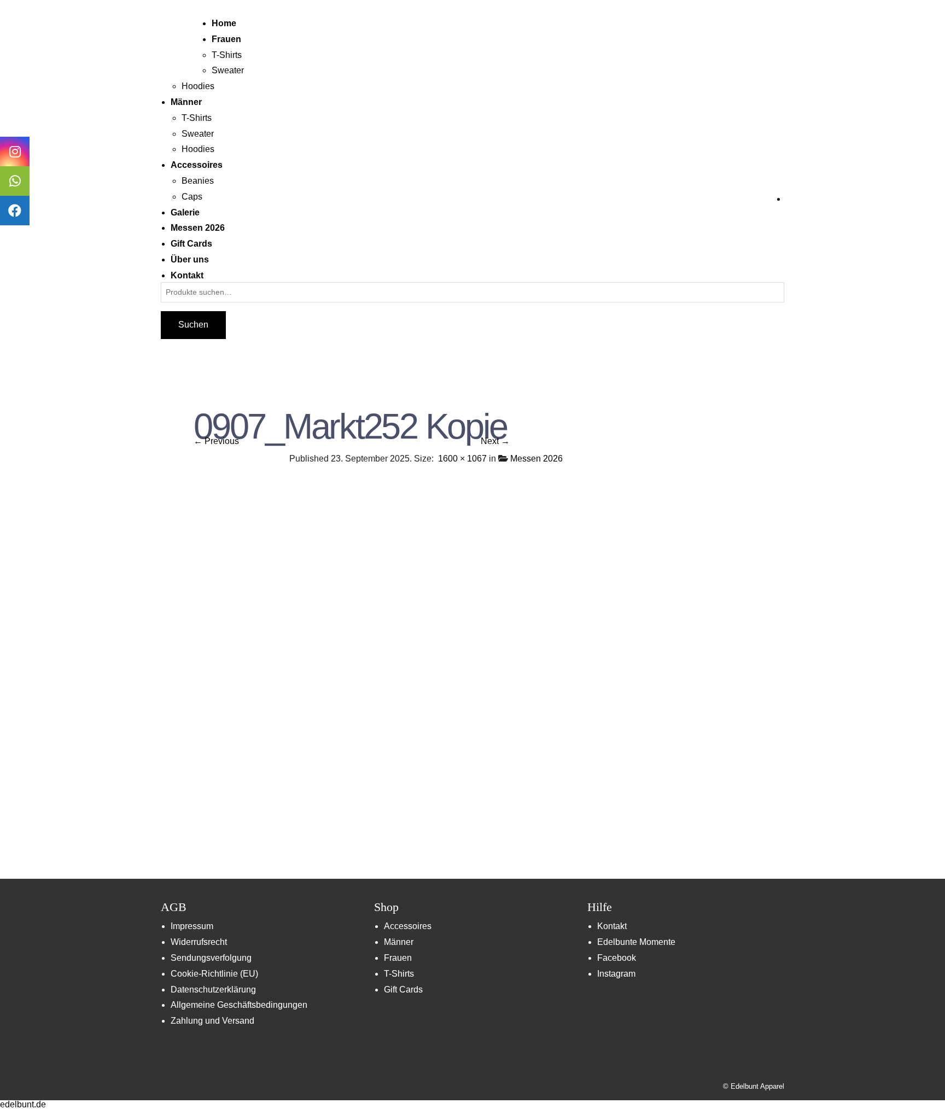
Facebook (616, 957)
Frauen (398, 957)
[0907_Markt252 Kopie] (472, 670)
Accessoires (407, 926)
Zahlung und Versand (212, 1020)
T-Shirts (227, 55)
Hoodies (198, 86)
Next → (495, 441)
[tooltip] (15, 151)
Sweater (228, 70)
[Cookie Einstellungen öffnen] (24, 1095)
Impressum (192, 926)
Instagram (616, 973)
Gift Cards (403, 989)
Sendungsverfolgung (211, 957)
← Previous (216, 441)
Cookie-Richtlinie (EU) (214, 973)
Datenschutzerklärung (213, 989)
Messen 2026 (536, 458)
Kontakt (612, 926)
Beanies (198, 180)
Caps (192, 196)
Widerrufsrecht (199, 942)
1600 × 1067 (462, 458)
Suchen (193, 324)
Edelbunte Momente (636, 942)
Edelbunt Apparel (757, 1086)
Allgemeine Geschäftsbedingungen (239, 1004)
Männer (398, 942)
